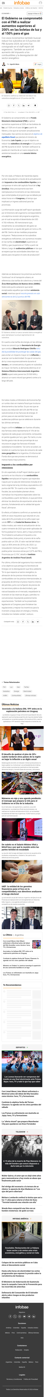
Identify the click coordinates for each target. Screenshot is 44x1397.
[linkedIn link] (33, 1316)
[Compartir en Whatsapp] (9, 105)
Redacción (18, 1350)
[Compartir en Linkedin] (24, 105)
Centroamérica (21, 1333)
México (7, 1333)
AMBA (5, 695)
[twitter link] (15, 1316)
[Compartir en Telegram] (28, 105)
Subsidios (6, 691)
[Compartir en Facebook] (14, 105)
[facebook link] (10, 1316)
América (8, 1328)
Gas (18, 687)
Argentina (9, 1362)
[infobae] (22, 3)
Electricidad (27, 691)
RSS (22, 1338)
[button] (3, 3)
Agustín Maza (14, 64)
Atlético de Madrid (27, 8)
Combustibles (16, 695)
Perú (13, 1333)
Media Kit (22, 1367)
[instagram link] (19, 1316)
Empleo (26, 1350)
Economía (5, 13)
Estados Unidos (14, 8)
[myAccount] (40, 3)
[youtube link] (24, 1316)
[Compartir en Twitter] (19, 105)
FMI (4, 687)
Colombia (16, 1328)
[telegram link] (29, 1316)
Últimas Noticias (33, 1333)
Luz (11, 687)
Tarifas (26, 687)
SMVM (36, 8)
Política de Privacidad (31, 1379)
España (23, 1328)
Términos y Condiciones (14, 1379)
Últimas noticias (30, 695)
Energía (16, 691)
